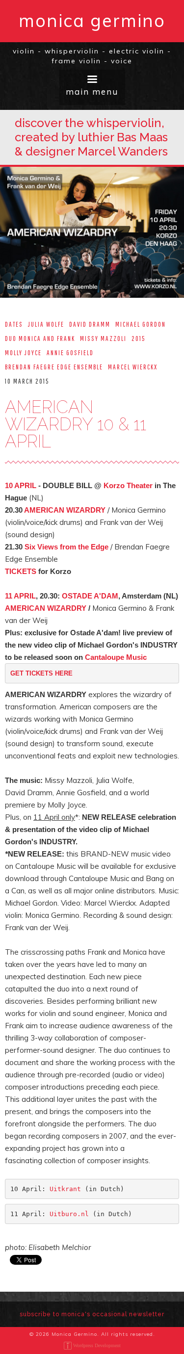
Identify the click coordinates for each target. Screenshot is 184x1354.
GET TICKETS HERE (41, 673)
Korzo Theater (128, 485)
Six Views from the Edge (66, 547)
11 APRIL (20, 596)
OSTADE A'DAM (90, 596)
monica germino (92, 20)
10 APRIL (20, 485)
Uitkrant (65, 1189)
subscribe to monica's (92, 1314)
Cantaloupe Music (116, 657)
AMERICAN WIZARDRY (64, 510)
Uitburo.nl (69, 1214)
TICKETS (21, 571)
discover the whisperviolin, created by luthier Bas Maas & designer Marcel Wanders (91, 137)
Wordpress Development (97, 1345)
